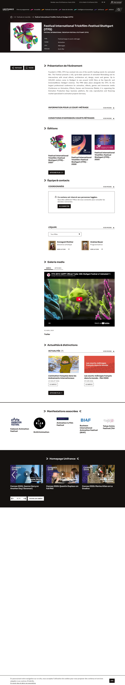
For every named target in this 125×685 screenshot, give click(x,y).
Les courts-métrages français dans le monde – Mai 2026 (98, 377)
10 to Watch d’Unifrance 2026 (88, 2)
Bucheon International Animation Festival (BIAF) (89, 429)
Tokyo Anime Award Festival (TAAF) (112, 427)
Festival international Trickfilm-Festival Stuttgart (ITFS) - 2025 (105, 156)
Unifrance (101, 9)
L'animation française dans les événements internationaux (62, 377)
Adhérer (111, 9)
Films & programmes (23, 9)
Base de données (67, 9)
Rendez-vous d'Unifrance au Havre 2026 (63, 2)
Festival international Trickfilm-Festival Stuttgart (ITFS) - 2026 (81, 160)
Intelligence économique (85, 9)
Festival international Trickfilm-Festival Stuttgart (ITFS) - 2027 (58, 159)
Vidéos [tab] (48, 268)
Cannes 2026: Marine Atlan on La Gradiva (97, 487)
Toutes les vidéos (35, 498)
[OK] (112, 680)
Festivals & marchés (51, 9)
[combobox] (64, 234)
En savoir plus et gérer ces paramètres (23, 683)
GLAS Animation (41, 432)
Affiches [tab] (58, 268)
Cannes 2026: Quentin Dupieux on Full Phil (62, 487)
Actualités (37, 9)
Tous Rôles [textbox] (54, 234)
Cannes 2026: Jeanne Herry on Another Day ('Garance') (24, 487)
